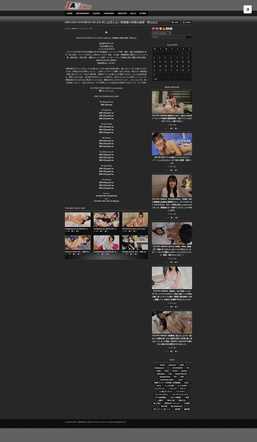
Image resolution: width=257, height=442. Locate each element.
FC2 (187, 368)
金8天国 (177, 409)
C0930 (181, 365)
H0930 (158, 371)
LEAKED (96, 13)
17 (154, 66)
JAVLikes (81, 422)
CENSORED (109, 13)
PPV (175, 376)
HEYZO (174, 371)
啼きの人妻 (171, 400)
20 (171, 66)
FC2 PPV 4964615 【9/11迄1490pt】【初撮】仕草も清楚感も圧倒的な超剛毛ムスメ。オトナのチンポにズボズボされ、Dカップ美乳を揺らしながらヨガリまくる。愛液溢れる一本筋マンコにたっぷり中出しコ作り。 (172, 204)
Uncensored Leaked (166, 379)
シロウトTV (172, 388)
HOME (69, 13)
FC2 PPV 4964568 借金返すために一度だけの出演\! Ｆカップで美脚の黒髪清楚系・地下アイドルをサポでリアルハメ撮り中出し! (172, 118)
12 (166, 62)
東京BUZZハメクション (172, 403)
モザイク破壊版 (175, 397)
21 (177, 66)
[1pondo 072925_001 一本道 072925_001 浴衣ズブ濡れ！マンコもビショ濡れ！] (78, 242)
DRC (104, 201)
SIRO (182, 376)
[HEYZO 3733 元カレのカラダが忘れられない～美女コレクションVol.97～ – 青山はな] (135, 219)
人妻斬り (161, 400)
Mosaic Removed (181, 374)
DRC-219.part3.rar (106, 119)
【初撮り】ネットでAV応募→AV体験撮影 (166, 382)
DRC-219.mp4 (106, 105)
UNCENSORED (82, 13)
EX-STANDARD (177, 368)
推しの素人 (157, 403)
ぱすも (159, 385)
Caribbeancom (159, 368)
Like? (176, 22)
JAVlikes (74, 28)
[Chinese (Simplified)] (153, 28)
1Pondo (162, 365)
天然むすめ (182, 400)
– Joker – (180, 379)
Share (188, 22)
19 (166, 66)
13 (171, 62)
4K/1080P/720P (101, 196)
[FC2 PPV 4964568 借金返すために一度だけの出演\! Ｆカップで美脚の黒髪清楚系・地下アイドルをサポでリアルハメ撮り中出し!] (172, 102)
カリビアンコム (160, 388)
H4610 (166, 371)
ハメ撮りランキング (165, 391)
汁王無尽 (187, 403)
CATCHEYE (98, 201)
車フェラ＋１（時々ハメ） (162, 409)
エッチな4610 (182, 385)
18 (160, 66)
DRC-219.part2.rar (106, 116)
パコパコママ (180, 391)
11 (160, 62)
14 (177, 62)
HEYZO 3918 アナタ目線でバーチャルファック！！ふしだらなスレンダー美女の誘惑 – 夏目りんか (172, 160)
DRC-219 (109, 201)
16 (189, 62)
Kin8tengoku (161, 374)
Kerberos (184, 371)
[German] (164, 28)
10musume (172, 365)
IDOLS (133, 13)
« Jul (155, 79)
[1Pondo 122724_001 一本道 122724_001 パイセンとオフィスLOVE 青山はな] (135, 242)
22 (183, 66)
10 (154, 62)
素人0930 (164, 406)
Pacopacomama (165, 376)
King (170, 374)
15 (183, 62)
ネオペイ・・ (184, 388)
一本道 (186, 397)
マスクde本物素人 (161, 397)
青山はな (116, 201)
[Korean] (171, 28)
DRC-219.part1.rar (106, 113)
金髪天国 (187, 409)
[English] (157, 28)
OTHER (142, 13)
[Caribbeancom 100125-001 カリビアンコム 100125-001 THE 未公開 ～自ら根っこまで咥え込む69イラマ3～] (106, 219)
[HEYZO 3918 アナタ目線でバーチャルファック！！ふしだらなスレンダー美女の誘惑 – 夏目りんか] (172, 144)
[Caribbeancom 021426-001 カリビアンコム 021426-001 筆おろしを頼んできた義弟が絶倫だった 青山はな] (78, 219)
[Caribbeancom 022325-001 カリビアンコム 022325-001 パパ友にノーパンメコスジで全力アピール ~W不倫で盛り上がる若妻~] (106, 242)
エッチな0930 (169, 385)
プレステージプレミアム (180, 394)
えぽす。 (187, 382)
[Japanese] (167, 28)
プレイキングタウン (161, 394)
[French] (160, 28)
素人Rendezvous (176, 406)
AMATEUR (122, 13)
